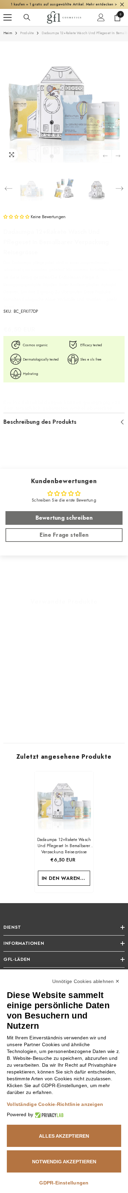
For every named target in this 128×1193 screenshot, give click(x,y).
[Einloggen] (101, 17)
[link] (33, 709)
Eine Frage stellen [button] (64, 535)
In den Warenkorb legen (66, 878)
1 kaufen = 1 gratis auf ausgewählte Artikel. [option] (64, 4)
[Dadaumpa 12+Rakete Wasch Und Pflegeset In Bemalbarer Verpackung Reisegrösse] (64, 800)
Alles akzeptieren (64, 1136)
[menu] (7, 17)
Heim (7, 33)
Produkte (27, 33)
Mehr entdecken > (101, 4)
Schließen (122, 4)
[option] (64, 102)
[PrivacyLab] (48, 1114)
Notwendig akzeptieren (64, 1161)
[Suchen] (27, 17)
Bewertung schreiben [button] (64, 518)
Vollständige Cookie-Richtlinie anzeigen (55, 1104)
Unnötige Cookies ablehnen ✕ (85, 981)
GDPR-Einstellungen (63, 1182)
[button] (105, 156)
